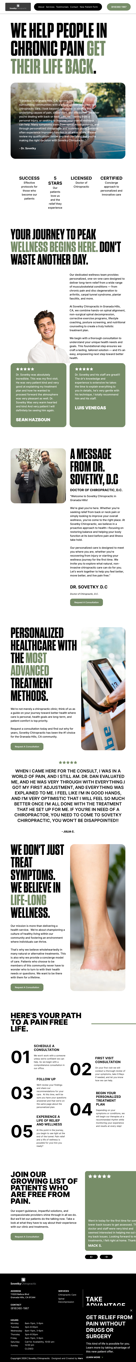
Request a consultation (86, 602)
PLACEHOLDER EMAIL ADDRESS (31, 1312)
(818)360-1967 (118, 7)
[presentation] (91, 1257)
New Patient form (89, 7)
